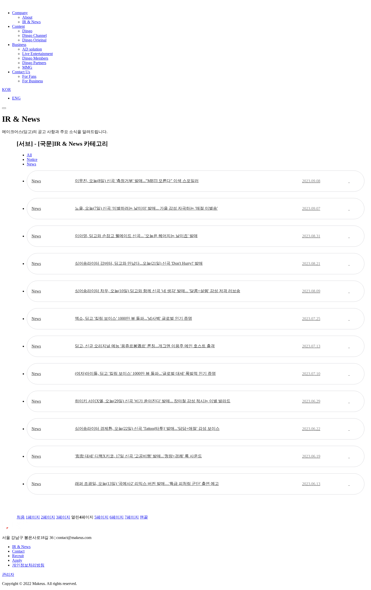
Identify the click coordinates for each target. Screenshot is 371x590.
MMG (27, 67)
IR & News (31, 22)
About (27, 17)
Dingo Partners (34, 63)
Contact (18, 551)
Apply (17, 560)
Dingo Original (34, 40)
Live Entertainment (37, 54)
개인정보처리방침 (28, 565)
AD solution (32, 49)
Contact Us (21, 72)
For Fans (29, 76)
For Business (32, 81)
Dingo (27, 31)
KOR (6, 89)
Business (19, 44)
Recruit (18, 556)
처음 (21, 517)
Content (18, 26)
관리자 (8, 574)
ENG (16, 98)
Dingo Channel (34, 35)
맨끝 (144, 517)
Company (20, 13)
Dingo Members (35, 58)
